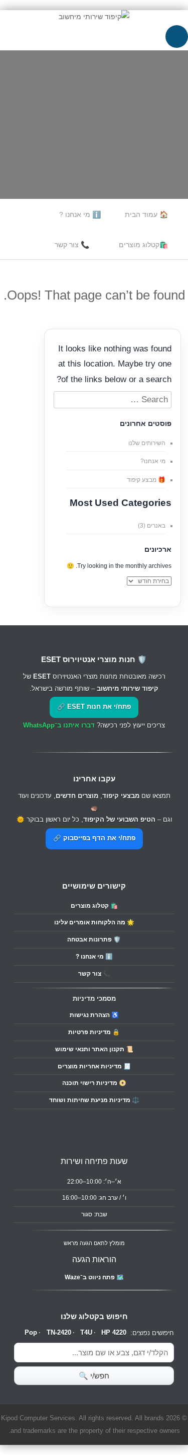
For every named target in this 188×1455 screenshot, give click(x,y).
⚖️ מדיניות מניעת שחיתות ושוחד (94, 1100)
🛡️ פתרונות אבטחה (94, 939)
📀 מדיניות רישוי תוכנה (94, 1082)
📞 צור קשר (72, 245)
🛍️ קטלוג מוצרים (94, 905)
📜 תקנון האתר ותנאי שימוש (94, 1049)
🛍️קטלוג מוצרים (143, 245)
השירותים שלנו (146, 443)
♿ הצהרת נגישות (94, 1015)
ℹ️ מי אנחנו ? (80, 214)
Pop (31, 1332)
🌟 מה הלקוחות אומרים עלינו (94, 922)
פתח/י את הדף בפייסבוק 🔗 (94, 838)
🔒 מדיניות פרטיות (94, 1032)
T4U (86, 1332)
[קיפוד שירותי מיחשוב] (94, 17)
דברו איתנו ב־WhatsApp (59, 725)
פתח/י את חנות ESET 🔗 (94, 706)
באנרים (156, 525)
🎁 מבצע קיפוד (146, 479)
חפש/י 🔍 (94, 1375)
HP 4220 (113, 1332)
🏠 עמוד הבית (146, 214)
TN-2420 (59, 1332)
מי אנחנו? (152, 461)
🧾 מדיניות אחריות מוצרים (94, 1066)
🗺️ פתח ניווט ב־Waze (94, 1277)
